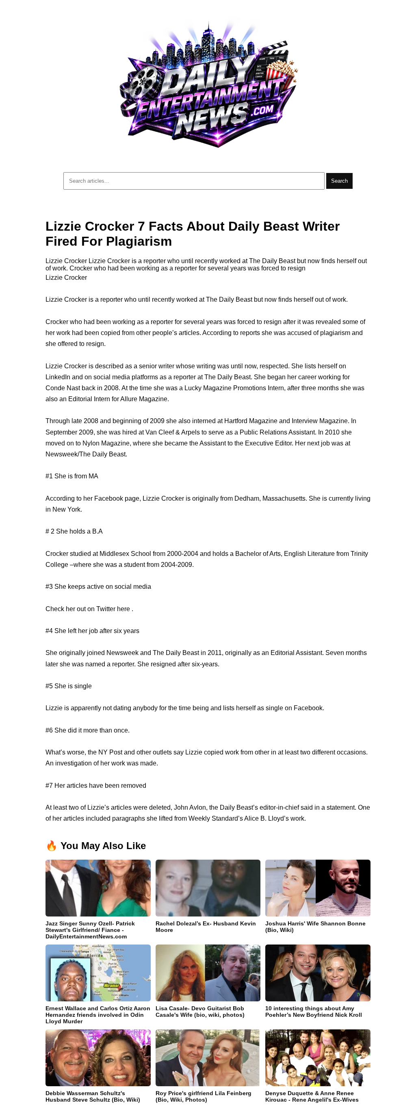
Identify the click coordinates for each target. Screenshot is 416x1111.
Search (339, 181)
